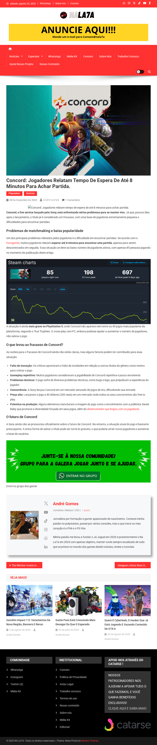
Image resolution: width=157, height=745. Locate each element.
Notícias (14, 56)
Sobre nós (60, 3)
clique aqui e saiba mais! (127, 708)
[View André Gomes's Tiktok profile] (46, 521)
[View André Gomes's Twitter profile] (46, 503)
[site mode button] (140, 72)
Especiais (33, 56)
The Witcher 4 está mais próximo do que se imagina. (27, 565)
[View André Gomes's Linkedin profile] (46, 547)
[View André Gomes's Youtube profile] (46, 512)
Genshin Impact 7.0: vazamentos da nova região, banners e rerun (28, 622)
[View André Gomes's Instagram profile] (46, 529)
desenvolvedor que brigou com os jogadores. (113, 409)
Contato (74, 3)
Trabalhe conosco (128, 56)
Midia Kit (72, 56)
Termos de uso (68, 698)
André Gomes (51, 199)
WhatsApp (45, 3)
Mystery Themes (89, 740)
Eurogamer (12, 242)
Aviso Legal (66, 684)
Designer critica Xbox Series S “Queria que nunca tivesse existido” (134, 565)
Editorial (65, 726)
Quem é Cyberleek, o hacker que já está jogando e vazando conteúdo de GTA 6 (126, 624)
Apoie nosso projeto (21, 64)
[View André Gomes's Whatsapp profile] (46, 538)
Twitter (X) (17, 684)
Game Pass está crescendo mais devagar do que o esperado (75, 622)
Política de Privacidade (73, 677)
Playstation (14, 193)
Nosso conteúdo (50, 64)
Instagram (17, 677)
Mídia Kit (65, 719)
